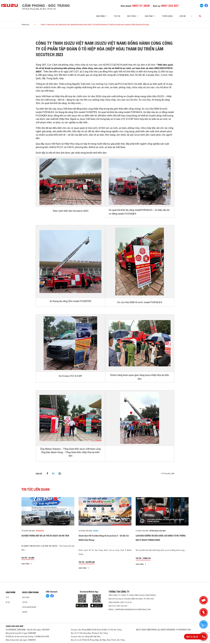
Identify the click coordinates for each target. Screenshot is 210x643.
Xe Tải (8, 602)
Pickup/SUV (40, 531)
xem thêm (25, 564)
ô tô (7, 597)
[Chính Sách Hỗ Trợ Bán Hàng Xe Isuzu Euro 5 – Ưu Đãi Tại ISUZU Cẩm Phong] (105, 511)
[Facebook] (206, 5)
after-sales (154, 531)
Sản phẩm (10, 592)
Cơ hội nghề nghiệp (29, 607)
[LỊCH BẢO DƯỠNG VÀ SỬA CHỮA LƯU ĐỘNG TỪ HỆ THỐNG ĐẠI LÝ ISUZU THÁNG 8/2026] (162, 511)
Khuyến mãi (90, 562)
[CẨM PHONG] (9, 5)
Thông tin (147, 558)
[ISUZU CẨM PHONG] (53, 5)
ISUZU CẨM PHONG (30, 592)
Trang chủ (25, 25)
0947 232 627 (122, 606)
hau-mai (162, 531)
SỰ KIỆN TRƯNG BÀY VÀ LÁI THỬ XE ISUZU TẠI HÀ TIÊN (45, 535)
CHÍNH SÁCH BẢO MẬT (14, 626)
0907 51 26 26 (126, 602)
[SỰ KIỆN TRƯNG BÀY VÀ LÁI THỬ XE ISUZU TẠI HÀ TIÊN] (47, 511)
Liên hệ (182, 16)
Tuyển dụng (167, 16)
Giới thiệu (25, 597)
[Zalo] (201, 5)
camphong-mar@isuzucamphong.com (133, 610)
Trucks (95, 531)
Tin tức (117, 16)
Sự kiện (31, 558)
